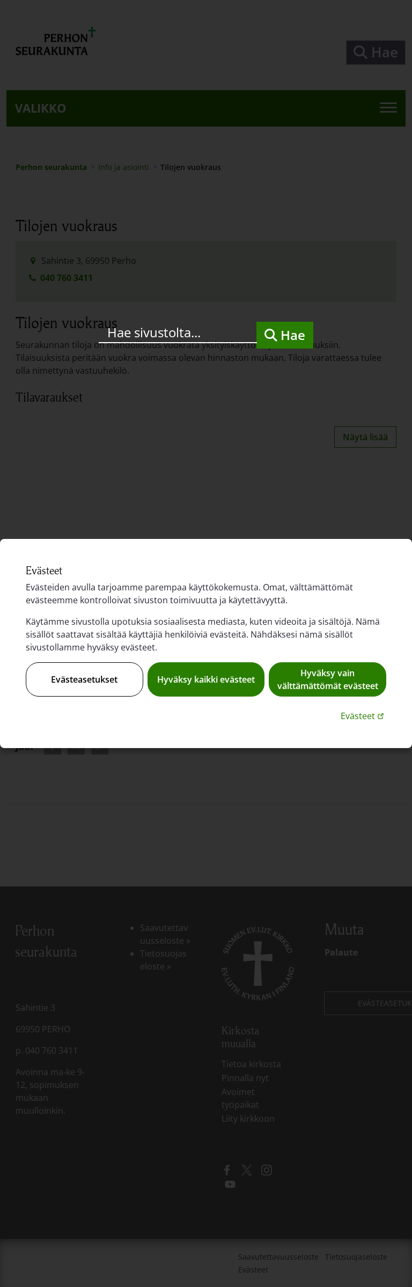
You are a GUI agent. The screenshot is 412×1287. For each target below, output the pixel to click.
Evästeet (363, 715)
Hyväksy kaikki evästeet (206, 679)
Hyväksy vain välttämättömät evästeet (327, 679)
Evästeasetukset (84, 679)
